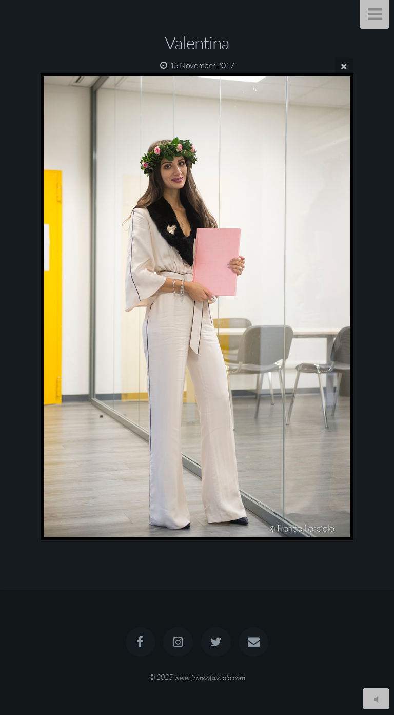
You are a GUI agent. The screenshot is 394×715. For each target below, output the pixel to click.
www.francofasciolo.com (209, 676)
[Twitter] (216, 642)
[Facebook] (140, 642)
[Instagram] (178, 642)
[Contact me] (253, 642)
